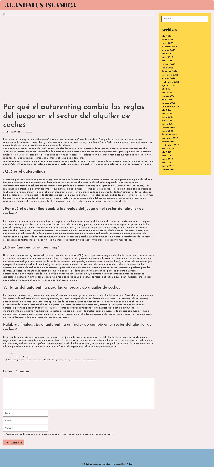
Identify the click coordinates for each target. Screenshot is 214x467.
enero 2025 (167, 68)
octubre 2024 (168, 78)
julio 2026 (166, 36)
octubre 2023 (168, 103)
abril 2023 (166, 121)
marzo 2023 (167, 124)
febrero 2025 (168, 64)
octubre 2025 (168, 50)
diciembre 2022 (169, 135)
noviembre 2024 (169, 75)
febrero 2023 (168, 128)
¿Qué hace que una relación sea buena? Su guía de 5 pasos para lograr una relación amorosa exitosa (54, 360)
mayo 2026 (167, 40)
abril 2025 (166, 61)
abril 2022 (166, 163)
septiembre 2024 (170, 82)
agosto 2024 (167, 85)
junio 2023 (166, 114)
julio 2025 (166, 54)
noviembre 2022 (169, 138)
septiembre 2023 (170, 106)
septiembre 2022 (170, 145)
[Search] (207, 5)
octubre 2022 (168, 142)
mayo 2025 (167, 57)
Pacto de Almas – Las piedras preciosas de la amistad (31, 357)
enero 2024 (167, 100)
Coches (9, 354)
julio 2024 (166, 89)
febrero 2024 (168, 96)
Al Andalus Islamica (40, 5)
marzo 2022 (167, 166)
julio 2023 (166, 110)
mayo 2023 (167, 117)
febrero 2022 (168, 170)
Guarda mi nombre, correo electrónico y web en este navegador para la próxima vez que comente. (59, 434)
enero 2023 (167, 131)
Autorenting (16, 164)
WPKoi (129, 464)
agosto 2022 (167, 149)
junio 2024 (166, 92)
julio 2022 (166, 152)
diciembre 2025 (169, 47)
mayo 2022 (167, 159)
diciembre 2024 (169, 71)
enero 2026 (167, 43)
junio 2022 (166, 156)
